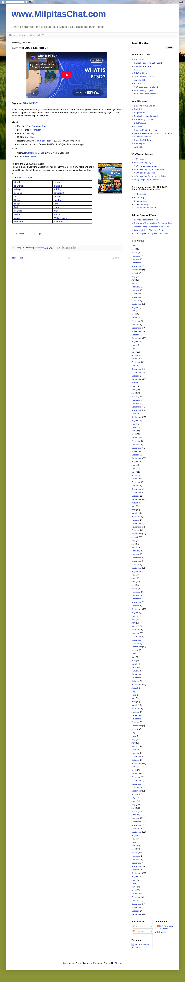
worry (57, 214)
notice (17, 214)
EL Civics (138, 70)
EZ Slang (138, 126)
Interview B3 (23, 156)
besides (18, 193)
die (15, 196)
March (134, 252)
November (136, 266)
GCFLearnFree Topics (144, 76)
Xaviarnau (97, 963)
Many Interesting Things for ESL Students (153, 133)
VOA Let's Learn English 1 (146, 87)
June (134, 245)
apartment (19, 186)
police (17, 218)
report (57, 182)
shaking (58, 186)
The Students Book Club (145, 207)
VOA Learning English (144, 162)
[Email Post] (59, 248)
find (16, 207)
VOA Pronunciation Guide (145, 166)
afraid (17, 182)
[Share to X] (69, 247)
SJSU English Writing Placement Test (151, 233)
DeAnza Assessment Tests (146, 220)
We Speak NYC (141, 83)
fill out (17, 200)
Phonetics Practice (142, 136)
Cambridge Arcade (44, 140)
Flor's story (139, 197)
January (135, 259)
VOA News (139, 159)
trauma (59, 221)
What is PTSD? (30, 103)
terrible (57, 196)
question (18, 221)
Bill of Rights (31, 133)
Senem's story (140, 201)
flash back (61, 218)
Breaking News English (144, 106)
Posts (138, 926)
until (56, 203)
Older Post (117, 258)
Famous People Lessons (145, 130)
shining (57, 189)
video (33, 156)
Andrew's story (141, 194)
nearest (18, 211)
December (136, 263)
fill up (17, 203)
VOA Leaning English (143, 90)
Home (12, 35)
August (135, 273)
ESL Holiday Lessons (143, 119)
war (56, 211)
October (135, 300)
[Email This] (63, 247)
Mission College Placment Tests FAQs (151, 227)
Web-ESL (138, 147)
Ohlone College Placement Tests (149, 230)
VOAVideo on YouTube (144, 173)
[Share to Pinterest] (74, 247)
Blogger (118, 963)
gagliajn (163, 932)
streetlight (59, 193)
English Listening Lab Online (147, 116)
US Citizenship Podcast (166, 927)
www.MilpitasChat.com (59, 14)
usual (56, 207)
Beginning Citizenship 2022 (31, 35)
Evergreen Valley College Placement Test (153, 223)
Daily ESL (138, 109)
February (136, 256)
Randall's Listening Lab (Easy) (148, 63)
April (134, 249)
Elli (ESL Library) (141, 73)
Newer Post (17, 258)
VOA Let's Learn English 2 (146, 94)
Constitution (30, 137)
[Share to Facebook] (72, 247)
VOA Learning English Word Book (149, 169)
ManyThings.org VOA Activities (148, 179)
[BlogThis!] (66, 247)
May (133, 276)
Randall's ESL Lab (142, 140)
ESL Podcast (140, 123)
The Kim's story (141, 204)
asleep (17, 189)
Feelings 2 (37, 234)
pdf (82, 144)
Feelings (20, 234)
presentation (35, 130)
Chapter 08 (22, 177)
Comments (140, 931)
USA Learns (139, 59)
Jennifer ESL (140, 80)
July (133, 345)
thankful (58, 200)
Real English (140, 143)
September (137, 269)
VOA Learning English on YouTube (150, 176)
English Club (140, 113)
